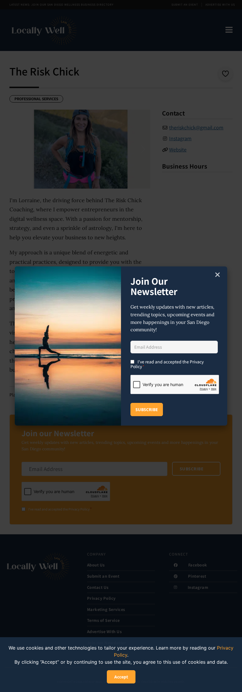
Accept (121, 677)
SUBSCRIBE (146, 409)
